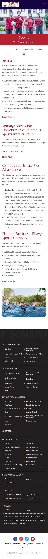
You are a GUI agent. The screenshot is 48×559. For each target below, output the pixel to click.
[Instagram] (21, 539)
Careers (41, 520)
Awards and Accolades (13, 517)
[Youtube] (33, 539)
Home (17, 49)
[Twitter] (27, 539)
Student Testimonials (13, 520)
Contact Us (30, 520)
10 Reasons (7, 431)
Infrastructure (28, 49)
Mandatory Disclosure (14, 524)
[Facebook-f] (15, 539)
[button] (19, 31)
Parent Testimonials (35, 517)
